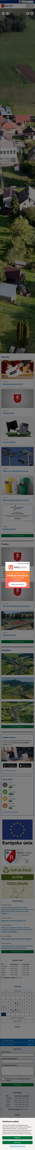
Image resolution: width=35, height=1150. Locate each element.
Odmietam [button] (17, 1142)
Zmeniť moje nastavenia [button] (17, 1146)
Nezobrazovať (22, 563)
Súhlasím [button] (17, 1138)
